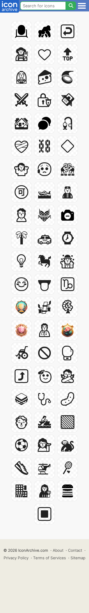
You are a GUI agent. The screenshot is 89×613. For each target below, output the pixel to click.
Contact (75, 550)
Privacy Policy (16, 558)
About (58, 550)
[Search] (70, 5)
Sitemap (78, 558)
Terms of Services (49, 558)
